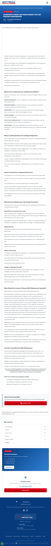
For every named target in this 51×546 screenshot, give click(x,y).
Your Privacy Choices (21, 543)
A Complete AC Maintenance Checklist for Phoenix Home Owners (22, 379)
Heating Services (16, 536)
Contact (44, 536)
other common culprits (26, 331)
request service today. (34, 366)
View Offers (9, 467)
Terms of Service (12, 543)
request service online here (35, 372)
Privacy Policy (5, 543)
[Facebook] (24, 510)
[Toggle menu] (47, 2)
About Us (32, 536)
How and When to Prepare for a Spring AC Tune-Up (19, 382)
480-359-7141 (21, 372)
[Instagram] (27, 510)
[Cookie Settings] (2, 543)
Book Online (25, 490)
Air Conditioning (10, 8)
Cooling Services (8, 536)
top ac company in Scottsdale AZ (30, 334)
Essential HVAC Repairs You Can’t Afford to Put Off (18, 384)
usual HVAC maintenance (40, 159)
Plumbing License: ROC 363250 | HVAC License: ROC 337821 (37, 543)
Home (4, 8)
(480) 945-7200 (27, 403)
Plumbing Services (25, 536)
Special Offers (38, 536)
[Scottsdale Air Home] (8, 2)
